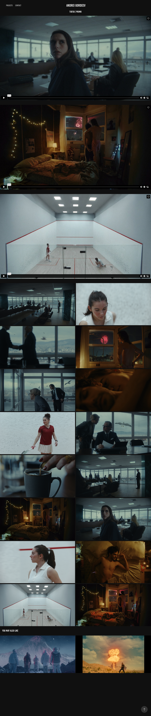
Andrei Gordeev (75, 5)
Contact (18, 5)
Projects (9, 5)
